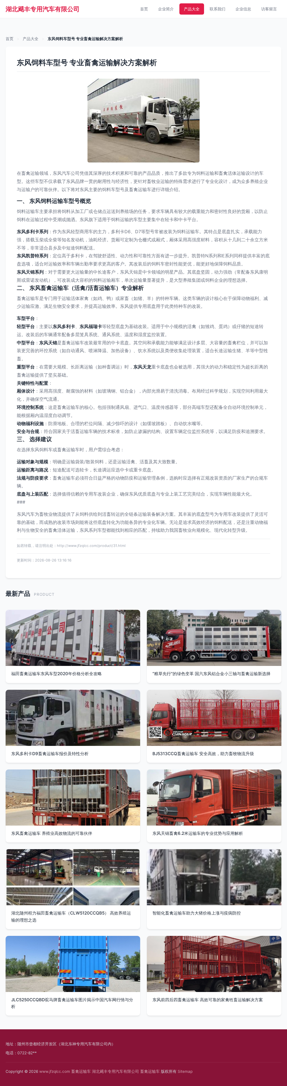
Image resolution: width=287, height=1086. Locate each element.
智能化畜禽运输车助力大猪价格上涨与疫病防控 (196, 913)
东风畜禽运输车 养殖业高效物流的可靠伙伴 (51, 833)
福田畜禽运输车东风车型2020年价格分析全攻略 (56, 673)
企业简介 (166, 8)
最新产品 (18, 593)
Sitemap (185, 1071)
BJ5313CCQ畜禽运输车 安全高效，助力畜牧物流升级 (203, 753)
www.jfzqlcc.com (54, 1071)
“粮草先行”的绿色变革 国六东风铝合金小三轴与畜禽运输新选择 (211, 673)
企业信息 (243, 8)
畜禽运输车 (81, 1071)
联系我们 (217, 8)
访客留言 (269, 8)
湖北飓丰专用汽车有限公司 (43, 9)
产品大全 (192, 8)
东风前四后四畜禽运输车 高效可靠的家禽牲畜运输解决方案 (207, 999)
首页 (144, 8)
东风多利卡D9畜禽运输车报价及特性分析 (50, 753)
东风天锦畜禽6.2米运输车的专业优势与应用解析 (197, 833)
